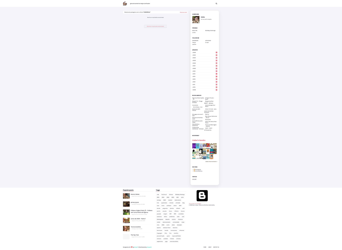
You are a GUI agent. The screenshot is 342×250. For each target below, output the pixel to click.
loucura (183, 211)
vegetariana (160, 241)
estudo (158, 208)
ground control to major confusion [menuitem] (140, 3)
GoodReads (195, 40)
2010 (205, 87)
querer (168, 236)
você (183, 216)
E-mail (207, 42)
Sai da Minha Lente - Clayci (197, 121)
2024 (205, 57)
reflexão (178, 208)
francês (166, 230)
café (183, 208)
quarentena (164, 202)
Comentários (198, 171)
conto (168, 225)
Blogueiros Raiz (209, 101)
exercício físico (166, 227)
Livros (193, 32)
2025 (205, 55)
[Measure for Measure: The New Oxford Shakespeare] (204, 148)
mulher (158, 222)
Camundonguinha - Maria (210, 105)
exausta (165, 211)
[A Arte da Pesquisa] (208, 158)
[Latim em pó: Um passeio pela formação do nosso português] (197, 148)
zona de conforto (174, 241)
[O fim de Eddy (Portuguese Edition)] (204, 153)
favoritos (175, 227)
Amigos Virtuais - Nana (209, 98)
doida (173, 225)
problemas (172, 216)
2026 (205, 52)
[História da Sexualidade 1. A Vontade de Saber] (194, 148)
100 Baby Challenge (210, 30)
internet (171, 202)
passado (159, 213)
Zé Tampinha (207, 130)
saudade (166, 238)
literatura (180, 219)
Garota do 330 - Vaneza (196, 109)
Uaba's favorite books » (211, 161)
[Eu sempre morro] (197, 153)
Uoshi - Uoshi (208, 128)
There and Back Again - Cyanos (211, 125)
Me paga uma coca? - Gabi (197, 115)
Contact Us (216, 247)
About (209, 247)
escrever (170, 200)
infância (176, 211)
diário (165, 216)
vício (158, 225)
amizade (178, 202)
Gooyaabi (149, 247)
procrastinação (160, 236)
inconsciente (174, 230)
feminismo (159, 230)
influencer (181, 230)
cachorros (159, 216)
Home (205, 247)
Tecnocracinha (136, 227)
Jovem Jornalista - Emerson (209, 111)
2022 (205, 63)
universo (178, 238)
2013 (205, 79)
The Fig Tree (135, 235)
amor (182, 197)
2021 (205, 65)
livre (170, 233)
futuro (170, 211)
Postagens (198, 169)
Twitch (194, 42)
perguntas (165, 208)
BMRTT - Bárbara (208, 103)
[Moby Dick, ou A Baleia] (201, 158)
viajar (183, 222)
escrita (158, 211)
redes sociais (178, 200)
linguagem (159, 233)
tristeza (172, 238)
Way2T (136, 247)
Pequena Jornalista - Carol (197, 118)
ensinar (174, 219)
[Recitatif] (194, 153)
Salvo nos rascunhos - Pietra (211, 122)
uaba (178, 216)
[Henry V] (208, 148)
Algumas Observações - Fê (198, 98)
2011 (205, 84)
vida (158, 194)
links (165, 233)
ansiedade (181, 213)
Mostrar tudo (183, 12)
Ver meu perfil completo (206, 19)
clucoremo (195, 105)
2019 (205, 71)
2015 (205, 73)
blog (183, 202)
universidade (176, 222)
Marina (207, 114)
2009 (205, 89)
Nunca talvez (135, 194)
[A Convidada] (211, 158)
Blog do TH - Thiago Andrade (197, 102)
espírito (159, 227)
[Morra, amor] (215, 148)
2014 (205, 76)
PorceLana (208, 119)
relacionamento (166, 222)
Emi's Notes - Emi (197, 107)
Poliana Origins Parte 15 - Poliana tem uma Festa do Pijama (141, 211)
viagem (165, 213)
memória (176, 233)
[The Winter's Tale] (201, 148)
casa (158, 205)
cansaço (159, 200)
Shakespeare (160, 219)
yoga (166, 241)
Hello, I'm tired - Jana (210, 109)
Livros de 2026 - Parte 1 (138, 219)
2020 (205, 68)
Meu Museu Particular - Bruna (211, 117)
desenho (167, 219)
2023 (205, 60)
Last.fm (194, 44)
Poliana (171, 194)
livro (158, 202)
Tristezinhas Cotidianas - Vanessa (198, 128)
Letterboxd (208, 40)
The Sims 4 (164, 194)
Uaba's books (198, 140)
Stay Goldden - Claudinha (196, 124)
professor (169, 205)
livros (163, 205)
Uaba (203, 17)
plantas (172, 208)
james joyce (135, 202)
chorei (175, 205)
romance (159, 238)
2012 (205, 81)
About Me (194, 30)
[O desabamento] (204, 159)
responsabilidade (176, 236)
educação (179, 225)
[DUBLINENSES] (208, 152)
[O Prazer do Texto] (194, 159)
